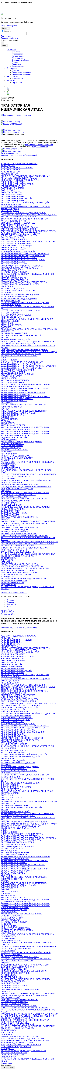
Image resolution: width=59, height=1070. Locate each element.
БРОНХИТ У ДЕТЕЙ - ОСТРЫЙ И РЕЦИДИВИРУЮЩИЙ (24, 202)
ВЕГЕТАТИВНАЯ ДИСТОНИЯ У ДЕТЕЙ (17, 370)
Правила (10, 602)
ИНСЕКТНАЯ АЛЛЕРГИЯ (11, 270)
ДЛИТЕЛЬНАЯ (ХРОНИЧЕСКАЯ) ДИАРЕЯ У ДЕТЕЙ (23, 213)
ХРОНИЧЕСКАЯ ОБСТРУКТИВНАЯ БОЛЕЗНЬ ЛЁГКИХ (24, 254)
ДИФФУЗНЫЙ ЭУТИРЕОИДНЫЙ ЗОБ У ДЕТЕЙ (21, 442)
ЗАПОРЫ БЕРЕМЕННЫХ (12, 444)
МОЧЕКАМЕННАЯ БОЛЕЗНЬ (13, 296)
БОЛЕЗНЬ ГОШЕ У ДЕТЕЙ (12, 188)
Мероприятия (12, 76)
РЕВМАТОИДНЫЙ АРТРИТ (12, 509)
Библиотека (11, 50)
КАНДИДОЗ (6, 452)
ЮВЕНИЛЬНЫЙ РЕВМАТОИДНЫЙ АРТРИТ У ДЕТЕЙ (23, 282)
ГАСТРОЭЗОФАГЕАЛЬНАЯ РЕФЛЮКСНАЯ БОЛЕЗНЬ (24, 405)
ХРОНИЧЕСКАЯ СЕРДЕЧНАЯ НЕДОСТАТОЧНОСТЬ (23, 579)
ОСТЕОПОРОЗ (7, 478)
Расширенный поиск (9, 38)
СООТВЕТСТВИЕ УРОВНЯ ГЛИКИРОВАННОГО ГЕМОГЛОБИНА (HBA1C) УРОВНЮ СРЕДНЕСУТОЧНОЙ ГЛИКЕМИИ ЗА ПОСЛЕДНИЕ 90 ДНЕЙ (28, 523)
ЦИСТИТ (4, 358)
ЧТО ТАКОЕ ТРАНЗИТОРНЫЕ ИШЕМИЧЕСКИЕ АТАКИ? (24, 536)
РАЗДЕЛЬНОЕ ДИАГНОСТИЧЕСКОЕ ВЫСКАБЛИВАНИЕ (25, 507)
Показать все (6, 36)
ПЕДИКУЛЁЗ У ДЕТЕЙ (10, 317)
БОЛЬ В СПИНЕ (8, 190)
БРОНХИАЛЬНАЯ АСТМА (12, 196)
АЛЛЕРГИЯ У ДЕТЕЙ (10, 172)
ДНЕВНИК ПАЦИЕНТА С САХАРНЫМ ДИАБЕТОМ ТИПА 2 (25, 433)
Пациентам (16, 64)
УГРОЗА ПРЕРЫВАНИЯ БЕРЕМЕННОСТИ (19, 564)
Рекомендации (18, 56)
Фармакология (18, 66)
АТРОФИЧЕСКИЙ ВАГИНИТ (13, 186)
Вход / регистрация (9, 26)
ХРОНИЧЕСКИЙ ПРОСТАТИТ (13, 264)
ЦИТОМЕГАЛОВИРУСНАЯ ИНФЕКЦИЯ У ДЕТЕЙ (21, 362)
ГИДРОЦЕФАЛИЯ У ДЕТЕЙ (12, 237)
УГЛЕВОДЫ (6, 562)
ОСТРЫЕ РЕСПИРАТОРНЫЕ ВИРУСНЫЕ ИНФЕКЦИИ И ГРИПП (28, 474)
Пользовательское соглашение (14, 593)
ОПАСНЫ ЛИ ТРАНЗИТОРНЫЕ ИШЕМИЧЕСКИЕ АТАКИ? (25, 548)
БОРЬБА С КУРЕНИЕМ (11, 194)
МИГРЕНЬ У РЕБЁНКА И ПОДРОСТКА (17, 290)
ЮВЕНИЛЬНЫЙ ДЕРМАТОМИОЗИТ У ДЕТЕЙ (20, 284)
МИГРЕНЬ (5, 292)
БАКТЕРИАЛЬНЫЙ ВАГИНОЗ (13, 382)
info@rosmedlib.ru (8, 614)
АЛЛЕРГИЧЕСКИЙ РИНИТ (12, 170)
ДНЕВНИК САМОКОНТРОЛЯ (13, 425)
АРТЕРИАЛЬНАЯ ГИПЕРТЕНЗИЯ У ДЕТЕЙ (19, 178)
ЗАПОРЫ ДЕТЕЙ (8, 440)
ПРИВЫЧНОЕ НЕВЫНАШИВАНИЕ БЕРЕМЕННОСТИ (23, 499)
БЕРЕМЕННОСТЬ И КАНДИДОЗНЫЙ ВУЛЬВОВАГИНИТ (25, 397)
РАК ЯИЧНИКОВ (8, 503)
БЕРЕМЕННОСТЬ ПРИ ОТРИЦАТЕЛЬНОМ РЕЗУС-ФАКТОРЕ (27, 341)
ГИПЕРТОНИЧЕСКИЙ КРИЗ (12, 415)
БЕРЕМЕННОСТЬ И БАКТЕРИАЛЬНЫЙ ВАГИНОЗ (22, 393)
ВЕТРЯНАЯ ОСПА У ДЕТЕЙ (13, 372)
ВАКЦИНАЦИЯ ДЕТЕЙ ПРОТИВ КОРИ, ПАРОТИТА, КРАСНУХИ (28, 366)
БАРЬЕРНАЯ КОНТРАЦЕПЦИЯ (14, 386)
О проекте (11, 600)
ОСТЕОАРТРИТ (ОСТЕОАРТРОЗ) (15, 476)
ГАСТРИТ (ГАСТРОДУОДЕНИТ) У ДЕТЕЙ (18, 229)
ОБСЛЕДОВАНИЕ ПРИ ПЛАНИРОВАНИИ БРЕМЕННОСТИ (25, 487)
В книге (7, 31)
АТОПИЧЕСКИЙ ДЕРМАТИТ (13, 182)
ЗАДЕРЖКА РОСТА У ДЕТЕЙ (13, 438)
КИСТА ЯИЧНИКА (8, 454)
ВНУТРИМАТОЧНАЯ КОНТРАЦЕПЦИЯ (17, 374)
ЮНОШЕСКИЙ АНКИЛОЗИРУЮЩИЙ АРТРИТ (20, 180)
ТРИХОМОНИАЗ (8, 558)
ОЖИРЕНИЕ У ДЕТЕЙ (10, 305)
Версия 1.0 (11, 604)
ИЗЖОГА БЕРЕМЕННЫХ (11, 446)
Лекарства (11, 80)
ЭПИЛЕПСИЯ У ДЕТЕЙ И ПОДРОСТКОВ (18, 223)
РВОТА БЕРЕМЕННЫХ (11, 505)
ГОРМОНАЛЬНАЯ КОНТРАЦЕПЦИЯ (16, 245)
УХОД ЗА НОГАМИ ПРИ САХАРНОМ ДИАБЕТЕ (21, 572)
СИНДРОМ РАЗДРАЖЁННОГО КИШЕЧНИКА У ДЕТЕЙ (24, 350)
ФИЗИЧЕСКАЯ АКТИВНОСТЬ (13, 225)
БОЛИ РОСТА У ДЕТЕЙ (11, 192)
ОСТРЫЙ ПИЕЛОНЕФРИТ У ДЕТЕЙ (16, 315)
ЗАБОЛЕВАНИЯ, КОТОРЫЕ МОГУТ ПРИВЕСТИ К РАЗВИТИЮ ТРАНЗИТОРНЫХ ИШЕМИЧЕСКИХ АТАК (27, 545)
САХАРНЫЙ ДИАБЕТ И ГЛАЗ (13, 513)
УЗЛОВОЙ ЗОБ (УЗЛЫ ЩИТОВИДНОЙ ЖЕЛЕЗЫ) (22, 566)
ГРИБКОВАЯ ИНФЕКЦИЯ (12, 249)
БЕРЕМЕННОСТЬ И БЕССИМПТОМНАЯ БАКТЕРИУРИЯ (25, 384)
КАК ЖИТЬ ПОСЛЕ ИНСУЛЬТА (14, 272)
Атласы (15, 62)
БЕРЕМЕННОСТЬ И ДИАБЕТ (13, 401)
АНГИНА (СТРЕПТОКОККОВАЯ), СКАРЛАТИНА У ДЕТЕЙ (25, 176)
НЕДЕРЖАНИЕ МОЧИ (10, 468)
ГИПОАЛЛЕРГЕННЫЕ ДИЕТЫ (14, 239)
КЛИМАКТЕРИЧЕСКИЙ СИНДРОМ (15, 456)
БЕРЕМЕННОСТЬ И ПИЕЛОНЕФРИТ (16, 399)
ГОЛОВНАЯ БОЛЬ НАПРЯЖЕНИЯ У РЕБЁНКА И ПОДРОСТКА (27, 241)
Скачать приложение (9, 153)
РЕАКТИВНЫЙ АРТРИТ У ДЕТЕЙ (15, 339)
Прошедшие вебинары (21, 74)
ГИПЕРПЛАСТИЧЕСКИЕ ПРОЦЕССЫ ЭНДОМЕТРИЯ (23, 411)
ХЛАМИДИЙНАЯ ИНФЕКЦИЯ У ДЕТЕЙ (17, 252)
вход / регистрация (40, 147)
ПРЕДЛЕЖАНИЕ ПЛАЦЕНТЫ (13, 497)
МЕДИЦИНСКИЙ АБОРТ (11, 376)
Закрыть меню (8, 1067)
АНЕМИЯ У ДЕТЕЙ (9, 174)
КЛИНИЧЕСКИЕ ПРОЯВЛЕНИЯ (14, 550)
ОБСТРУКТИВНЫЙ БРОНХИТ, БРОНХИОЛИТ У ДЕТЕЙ (24, 303)
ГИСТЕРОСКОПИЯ (9, 419)
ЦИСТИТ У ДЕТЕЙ (9, 360)
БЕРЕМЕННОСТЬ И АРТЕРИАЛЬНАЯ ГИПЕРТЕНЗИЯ (24, 388)
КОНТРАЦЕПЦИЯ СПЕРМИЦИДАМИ (16, 458)
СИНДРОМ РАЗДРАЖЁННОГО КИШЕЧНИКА (19, 517)
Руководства (17, 54)
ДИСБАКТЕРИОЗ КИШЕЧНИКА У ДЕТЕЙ (18, 217)
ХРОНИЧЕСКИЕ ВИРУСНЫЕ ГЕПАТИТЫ (18, 258)
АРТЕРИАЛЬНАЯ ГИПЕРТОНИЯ (14, 380)
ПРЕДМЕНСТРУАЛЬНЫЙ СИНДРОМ (16, 489)
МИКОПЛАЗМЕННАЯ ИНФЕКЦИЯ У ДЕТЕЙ (19, 294)
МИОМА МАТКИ (8, 466)
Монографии (17, 58)
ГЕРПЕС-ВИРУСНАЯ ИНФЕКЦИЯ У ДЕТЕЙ (19, 235)
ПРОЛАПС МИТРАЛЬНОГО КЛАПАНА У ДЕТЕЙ (21, 335)
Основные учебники (20, 60)
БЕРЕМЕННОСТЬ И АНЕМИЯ (13, 390)
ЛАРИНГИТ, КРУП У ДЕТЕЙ (12, 288)
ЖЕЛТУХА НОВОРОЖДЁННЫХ (14, 280)
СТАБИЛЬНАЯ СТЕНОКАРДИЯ (14, 529)
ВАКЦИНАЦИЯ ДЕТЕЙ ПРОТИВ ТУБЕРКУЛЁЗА (21, 368)
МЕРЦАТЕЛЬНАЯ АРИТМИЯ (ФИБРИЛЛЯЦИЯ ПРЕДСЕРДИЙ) (27, 462)
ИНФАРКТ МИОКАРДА (10, 448)
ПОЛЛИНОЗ (6, 327)
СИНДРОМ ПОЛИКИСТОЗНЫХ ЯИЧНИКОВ (19, 527)
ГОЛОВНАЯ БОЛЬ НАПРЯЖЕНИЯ (15, 243)
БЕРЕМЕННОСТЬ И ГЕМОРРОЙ (15, 395)
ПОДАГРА (5, 491)
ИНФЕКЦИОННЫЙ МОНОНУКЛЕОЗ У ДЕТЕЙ (20, 268)
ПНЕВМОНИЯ (7, 323)
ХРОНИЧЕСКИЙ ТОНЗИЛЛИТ (13, 581)
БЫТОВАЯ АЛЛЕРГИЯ (10, 205)
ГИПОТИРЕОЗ (7, 417)
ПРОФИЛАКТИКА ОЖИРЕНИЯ (14, 333)
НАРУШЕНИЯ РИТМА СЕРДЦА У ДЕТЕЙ (18, 299)
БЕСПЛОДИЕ (6, 403)
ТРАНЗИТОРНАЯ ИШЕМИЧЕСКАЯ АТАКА (18, 356)
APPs (9, 606)
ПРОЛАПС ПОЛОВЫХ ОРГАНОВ (15, 501)
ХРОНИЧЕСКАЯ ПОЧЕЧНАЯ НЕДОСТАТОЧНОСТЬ (22, 256)
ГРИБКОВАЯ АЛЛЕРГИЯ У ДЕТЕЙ (15, 247)
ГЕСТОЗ (4, 409)
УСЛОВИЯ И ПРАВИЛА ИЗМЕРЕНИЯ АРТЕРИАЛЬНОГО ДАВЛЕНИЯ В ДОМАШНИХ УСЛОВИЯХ (25, 494)
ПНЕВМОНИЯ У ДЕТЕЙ (11, 325)
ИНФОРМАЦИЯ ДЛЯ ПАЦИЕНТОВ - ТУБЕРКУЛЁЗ (22, 266)
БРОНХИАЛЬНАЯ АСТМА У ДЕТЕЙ (16, 198)
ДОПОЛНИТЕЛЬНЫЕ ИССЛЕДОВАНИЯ (17, 552)
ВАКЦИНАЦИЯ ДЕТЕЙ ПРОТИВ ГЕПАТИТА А (20, 233)
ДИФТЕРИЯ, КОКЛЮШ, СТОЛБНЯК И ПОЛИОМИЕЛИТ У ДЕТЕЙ (28, 215)
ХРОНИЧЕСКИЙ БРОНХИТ (12, 262)
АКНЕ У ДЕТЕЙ (7, 166)
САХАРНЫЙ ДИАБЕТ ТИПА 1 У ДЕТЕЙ (17, 343)
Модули (15, 70)
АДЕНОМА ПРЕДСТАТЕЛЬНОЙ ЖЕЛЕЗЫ (18, 164)
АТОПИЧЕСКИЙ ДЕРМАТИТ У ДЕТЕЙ (17, 184)
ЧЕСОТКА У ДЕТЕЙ (9, 211)
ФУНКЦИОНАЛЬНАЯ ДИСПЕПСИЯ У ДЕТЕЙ (19, 227)
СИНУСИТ (5, 519)
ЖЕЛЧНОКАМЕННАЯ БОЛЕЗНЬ (14, 278)
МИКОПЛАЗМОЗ (8, 464)
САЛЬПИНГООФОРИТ (10, 511)
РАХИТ (4, 337)
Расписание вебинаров (21, 72)
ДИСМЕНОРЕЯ (7, 423)
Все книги (16, 52)
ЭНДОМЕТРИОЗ (8, 585)
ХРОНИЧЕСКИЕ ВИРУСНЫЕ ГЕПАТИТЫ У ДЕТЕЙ (22, 260)
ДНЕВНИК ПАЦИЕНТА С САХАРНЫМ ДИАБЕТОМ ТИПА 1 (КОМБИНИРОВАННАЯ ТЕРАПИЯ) (25, 428)
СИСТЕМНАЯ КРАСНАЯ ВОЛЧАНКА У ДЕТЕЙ (20, 354)
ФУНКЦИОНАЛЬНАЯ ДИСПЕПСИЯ (15, 574)
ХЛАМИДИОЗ (6, 576)
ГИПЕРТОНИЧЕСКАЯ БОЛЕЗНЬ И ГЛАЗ (18, 413)
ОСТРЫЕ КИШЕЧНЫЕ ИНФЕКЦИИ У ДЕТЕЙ (20, 311)
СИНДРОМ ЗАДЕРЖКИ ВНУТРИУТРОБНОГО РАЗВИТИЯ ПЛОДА (28, 352)
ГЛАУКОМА (6, 421)
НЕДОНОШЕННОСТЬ (10, 301)
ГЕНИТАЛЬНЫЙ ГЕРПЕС (11, 407)
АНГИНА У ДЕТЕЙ (8, 378)
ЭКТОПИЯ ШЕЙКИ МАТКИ (12, 583)
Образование (12, 68)
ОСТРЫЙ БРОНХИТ (9, 313)
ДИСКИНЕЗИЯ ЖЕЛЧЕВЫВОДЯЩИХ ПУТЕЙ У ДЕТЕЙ (24, 219)
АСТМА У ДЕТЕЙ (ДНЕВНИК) (13, 221)
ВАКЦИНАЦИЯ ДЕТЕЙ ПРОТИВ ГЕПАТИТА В (20, 364)
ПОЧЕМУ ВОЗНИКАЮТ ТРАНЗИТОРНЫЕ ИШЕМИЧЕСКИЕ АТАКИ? (29, 542)
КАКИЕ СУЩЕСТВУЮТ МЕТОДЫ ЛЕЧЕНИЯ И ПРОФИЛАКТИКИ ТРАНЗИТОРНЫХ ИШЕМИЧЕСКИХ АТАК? (28, 555)
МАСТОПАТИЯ (7, 460)
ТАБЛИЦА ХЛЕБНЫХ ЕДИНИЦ (14, 532)
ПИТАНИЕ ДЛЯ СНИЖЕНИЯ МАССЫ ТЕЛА (19, 485)
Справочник (17, 82)
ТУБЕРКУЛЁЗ (7, 560)
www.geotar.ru (6, 610)
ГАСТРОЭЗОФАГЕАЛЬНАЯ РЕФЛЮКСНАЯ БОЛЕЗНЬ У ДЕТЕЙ (28, 231)
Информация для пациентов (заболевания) (19, 155)
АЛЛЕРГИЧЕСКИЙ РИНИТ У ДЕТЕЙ (16, 168)
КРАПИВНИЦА (7, 286)
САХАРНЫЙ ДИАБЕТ (10, 515)
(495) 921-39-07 (7, 612)
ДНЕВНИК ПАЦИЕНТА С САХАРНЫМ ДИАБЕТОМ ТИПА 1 (25, 431)
